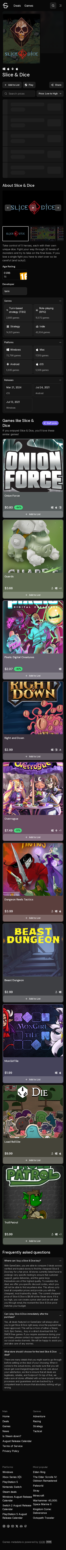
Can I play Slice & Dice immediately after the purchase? (26, 1315)
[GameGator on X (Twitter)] (16, 1526)
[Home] (5, 5)
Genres (8, 301)
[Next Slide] (58, 208)
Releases (9, 380)
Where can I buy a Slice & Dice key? (22, 1260)
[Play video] (33, 208)
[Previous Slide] (8, 208)
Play (31, 85)
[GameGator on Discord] (21, 1526)
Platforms (9, 342)
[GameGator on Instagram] (4, 1526)
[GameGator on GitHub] (25, 1526)
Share (58, 85)
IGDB (42, 1542)
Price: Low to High (48, 93)
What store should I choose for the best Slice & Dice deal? (30, 1353)
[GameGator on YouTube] (12, 1526)
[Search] (53, 5)
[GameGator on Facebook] (8, 1526)
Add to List (13, 85)
